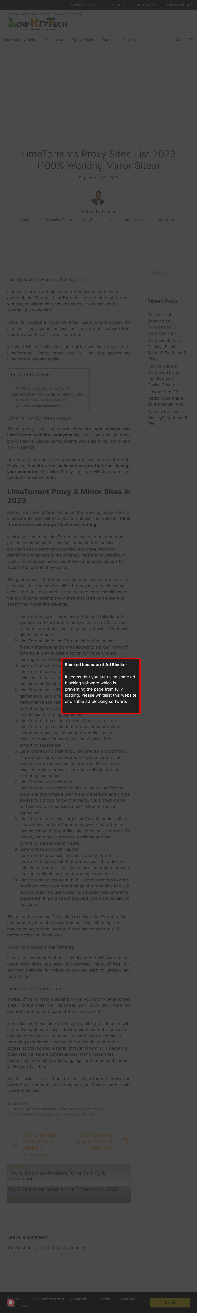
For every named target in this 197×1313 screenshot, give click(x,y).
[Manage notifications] (10, 1302)
